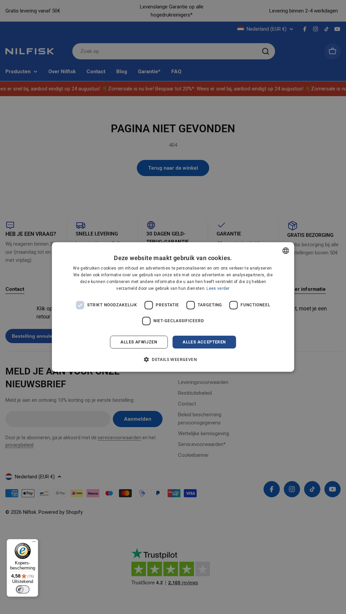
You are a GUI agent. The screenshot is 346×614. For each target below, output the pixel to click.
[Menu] (34, 543)
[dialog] (173, 307)
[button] (173, 359)
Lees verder (217, 288)
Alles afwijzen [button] (138, 342)
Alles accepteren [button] (204, 342)
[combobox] (285, 250)
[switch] (22, 589)
